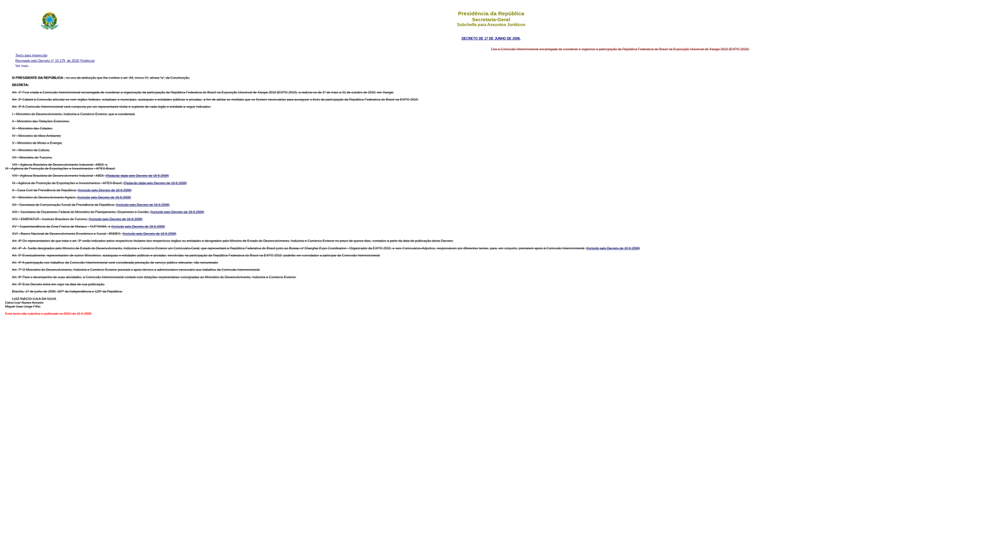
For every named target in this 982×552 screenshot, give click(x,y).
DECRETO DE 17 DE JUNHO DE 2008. (491, 38)
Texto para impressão (31, 55)
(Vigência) (87, 61)
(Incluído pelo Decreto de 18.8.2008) (104, 190)
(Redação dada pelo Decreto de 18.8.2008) (137, 176)
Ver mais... (23, 66)
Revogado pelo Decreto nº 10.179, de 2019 (47, 61)
